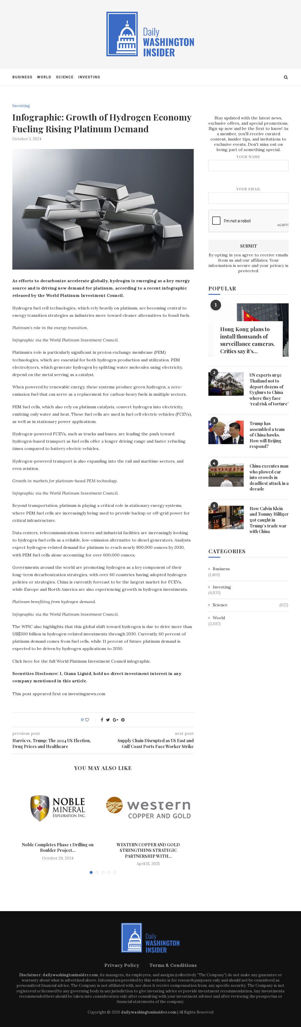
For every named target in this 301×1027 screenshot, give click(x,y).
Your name (248, 156)
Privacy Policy (121, 965)
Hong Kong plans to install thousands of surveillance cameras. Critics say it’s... (247, 340)
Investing (89, 77)
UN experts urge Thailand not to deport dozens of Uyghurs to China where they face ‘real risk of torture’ (269, 389)
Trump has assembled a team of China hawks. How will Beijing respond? (267, 435)
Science (64, 77)
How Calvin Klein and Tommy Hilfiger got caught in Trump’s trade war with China (269, 520)
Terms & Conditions (173, 965)
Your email (248, 189)
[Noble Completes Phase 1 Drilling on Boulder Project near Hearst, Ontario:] (57, 808)
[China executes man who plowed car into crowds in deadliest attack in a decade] (226, 475)
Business (22, 77)
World (44, 77)
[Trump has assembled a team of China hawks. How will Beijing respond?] (226, 432)
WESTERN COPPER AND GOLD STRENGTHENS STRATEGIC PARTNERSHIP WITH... (148, 850)
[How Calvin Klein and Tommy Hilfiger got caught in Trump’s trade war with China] (226, 517)
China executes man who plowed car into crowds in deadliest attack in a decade (269, 477)
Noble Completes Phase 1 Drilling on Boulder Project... (57, 847)
